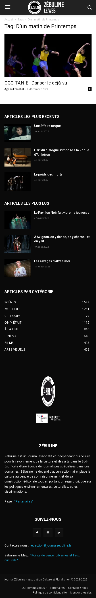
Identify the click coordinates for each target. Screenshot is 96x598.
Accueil (8, 19)
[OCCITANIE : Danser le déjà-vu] (48, 56)
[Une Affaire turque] (17, 133)
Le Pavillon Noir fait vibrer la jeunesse (61, 212)
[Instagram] (48, 532)
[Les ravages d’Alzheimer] (17, 268)
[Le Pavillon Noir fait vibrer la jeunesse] (17, 220)
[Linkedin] (59, 532)
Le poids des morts (48, 174)
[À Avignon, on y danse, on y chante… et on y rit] (17, 244)
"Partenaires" (23, 501)
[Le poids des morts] (17, 181)
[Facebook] (37, 532)
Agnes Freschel (14, 89)
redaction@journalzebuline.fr (50, 545)
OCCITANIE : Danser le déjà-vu (35, 83)
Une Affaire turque (47, 126)
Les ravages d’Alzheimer (52, 261)
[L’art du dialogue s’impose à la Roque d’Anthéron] (17, 157)
